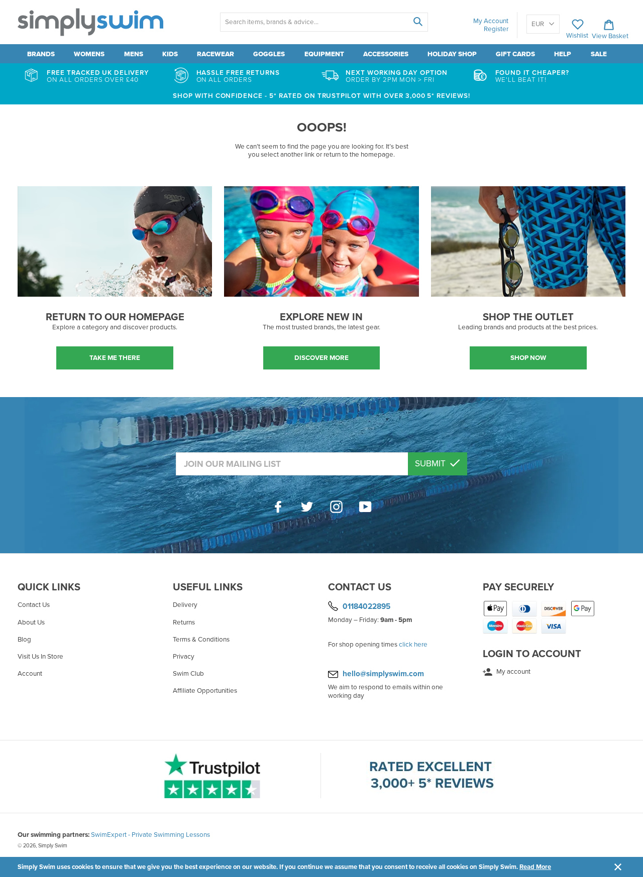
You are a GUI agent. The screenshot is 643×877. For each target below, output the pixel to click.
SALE (599, 54)
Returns (184, 622)
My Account (490, 21)
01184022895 (366, 606)
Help (562, 54)
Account (30, 674)
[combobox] (323, 22)
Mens (133, 54)
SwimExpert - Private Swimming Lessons (150, 835)
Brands (41, 54)
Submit (431, 463)
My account (512, 672)
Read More (535, 867)
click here (413, 645)
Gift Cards (515, 54)
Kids (170, 54)
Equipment (324, 54)
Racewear (215, 54)
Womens (89, 54)
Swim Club (188, 674)
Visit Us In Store (40, 657)
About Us (31, 622)
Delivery (185, 605)
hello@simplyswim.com (383, 673)
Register (496, 29)
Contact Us (34, 605)
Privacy (183, 657)
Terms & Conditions (201, 640)
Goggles (269, 54)
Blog (24, 640)
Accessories (385, 54)
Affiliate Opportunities (205, 691)
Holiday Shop (452, 54)
